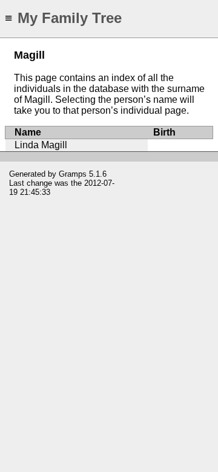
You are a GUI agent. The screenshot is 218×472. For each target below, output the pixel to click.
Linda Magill (41, 145)
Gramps (73, 174)
